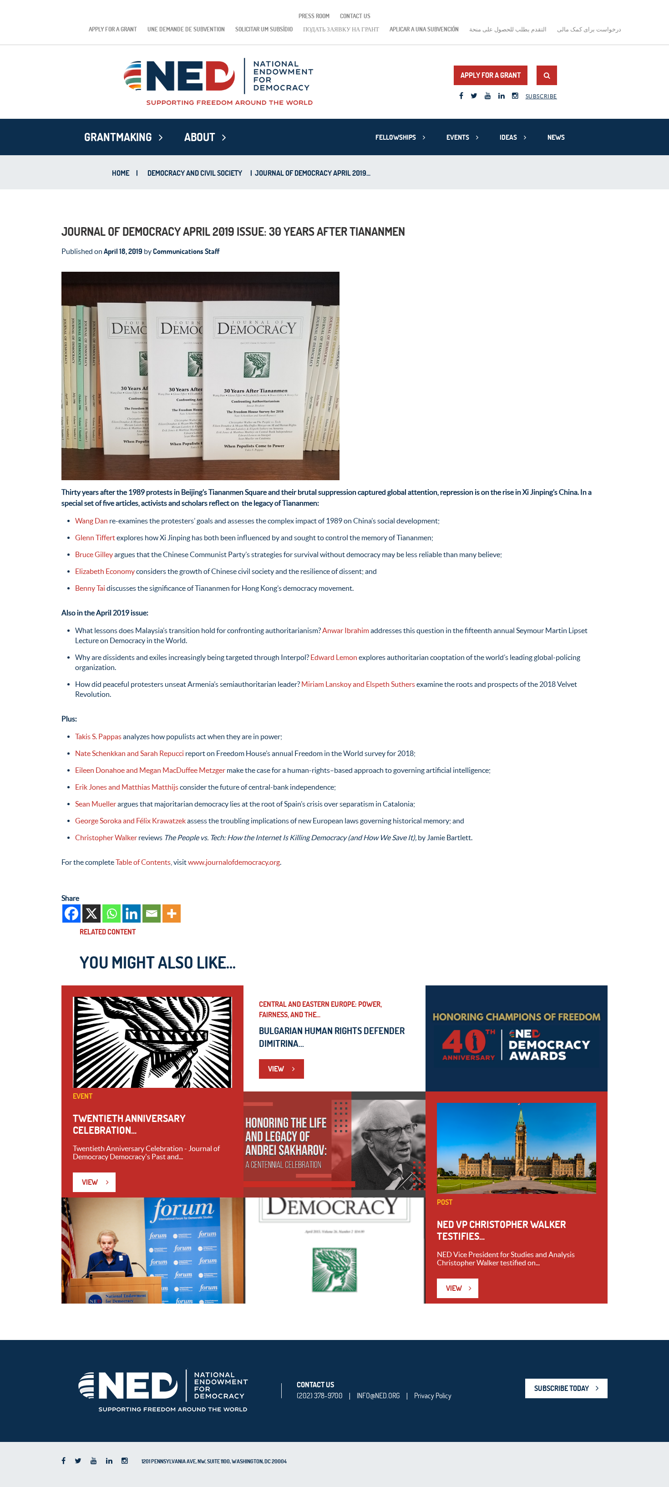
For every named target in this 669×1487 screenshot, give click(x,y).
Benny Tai (90, 588)
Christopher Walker (106, 837)
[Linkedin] (131, 913)
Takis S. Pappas (98, 736)
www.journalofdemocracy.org (234, 862)
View (90, 1182)
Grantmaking (118, 137)
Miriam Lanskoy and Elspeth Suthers (358, 684)
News (556, 137)
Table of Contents (143, 862)
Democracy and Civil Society (194, 173)
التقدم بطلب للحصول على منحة (508, 29)
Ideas (508, 137)
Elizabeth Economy (105, 571)
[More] (171, 913)
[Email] (151, 913)
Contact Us (355, 16)
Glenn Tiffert (95, 537)
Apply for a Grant (113, 29)
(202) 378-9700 (320, 1395)
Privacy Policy (432, 1395)
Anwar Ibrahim (345, 630)
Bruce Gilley (94, 554)
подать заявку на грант (341, 29)
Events (457, 137)
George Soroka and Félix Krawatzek (130, 821)
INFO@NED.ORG (378, 1395)
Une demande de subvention (186, 29)
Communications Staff (186, 251)
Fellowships (395, 137)
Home (120, 173)
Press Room (314, 16)
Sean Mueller (95, 804)
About (199, 137)
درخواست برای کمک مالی (589, 29)
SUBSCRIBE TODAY (561, 1388)
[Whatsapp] (111, 913)
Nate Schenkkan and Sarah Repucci (129, 753)
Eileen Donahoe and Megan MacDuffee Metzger (150, 770)
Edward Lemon (333, 657)
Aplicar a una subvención (424, 29)
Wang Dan (91, 521)
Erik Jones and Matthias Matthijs (126, 787)
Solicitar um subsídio (264, 29)
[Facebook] (71, 913)
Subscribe (541, 96)
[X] (91, 913)
